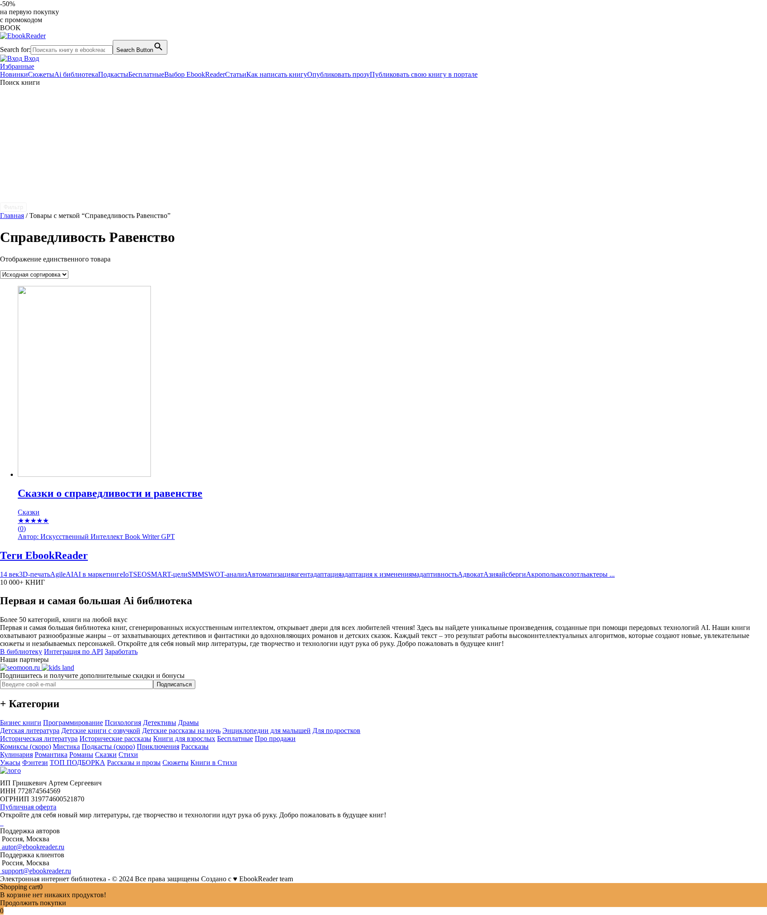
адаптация (325, 574)
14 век (9, 574)
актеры (597, 574)
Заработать (121, 651)
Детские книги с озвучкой (100, 730)
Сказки (106, 754)
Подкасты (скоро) (108, 746)
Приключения (158, 746)
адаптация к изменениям (378, 574)
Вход (30, 58)
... (611, 574)
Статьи (235, 74)
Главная (12, 215)
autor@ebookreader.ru (32, 847)
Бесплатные (146, 74)
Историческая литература (39, 738)
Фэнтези (35, 762)
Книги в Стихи (213, 762)
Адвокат (470, 574)
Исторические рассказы (115, 738)
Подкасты (113, 74)
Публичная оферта (28, 807)
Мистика (66, 746)
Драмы (188, 722)
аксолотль (571, 574)
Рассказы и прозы (134, 762)
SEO (140, 574)
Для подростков (336, 730)
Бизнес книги (20, 722)
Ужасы (10, 762)
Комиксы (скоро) (25, 746)
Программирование (73, 722)
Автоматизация (270, 574)
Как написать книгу (276, 74)
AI (69, 574)
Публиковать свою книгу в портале (424, 74)
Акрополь (541, 574)
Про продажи (275, 738)
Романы (81, 754)
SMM (196, 574)
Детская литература (29, 730)
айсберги (512, 574)
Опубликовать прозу (338, 74)
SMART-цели (167, 574)
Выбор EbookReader (194, 74)
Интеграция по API (73, 651)
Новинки (14, 74)
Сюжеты (41, 74)
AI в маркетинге (98, 574)
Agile (58, 574)
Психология (123, 722)
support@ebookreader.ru (35, 871)
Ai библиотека (76, 74)
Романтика (51, 754)
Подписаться (174, 684)
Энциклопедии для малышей (266, 730)
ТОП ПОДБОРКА (77, 762)
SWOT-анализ (225, 574)
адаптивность (437, 574)
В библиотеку (21, 651)
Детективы (159, 722)
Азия (490, 574)
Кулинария (16, 754)
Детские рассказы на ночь (181, 730)
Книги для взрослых (184, 738)
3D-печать (34, 574)
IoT (128, 574)
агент (302, 574)
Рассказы (195, 746)
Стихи (128, 754)
